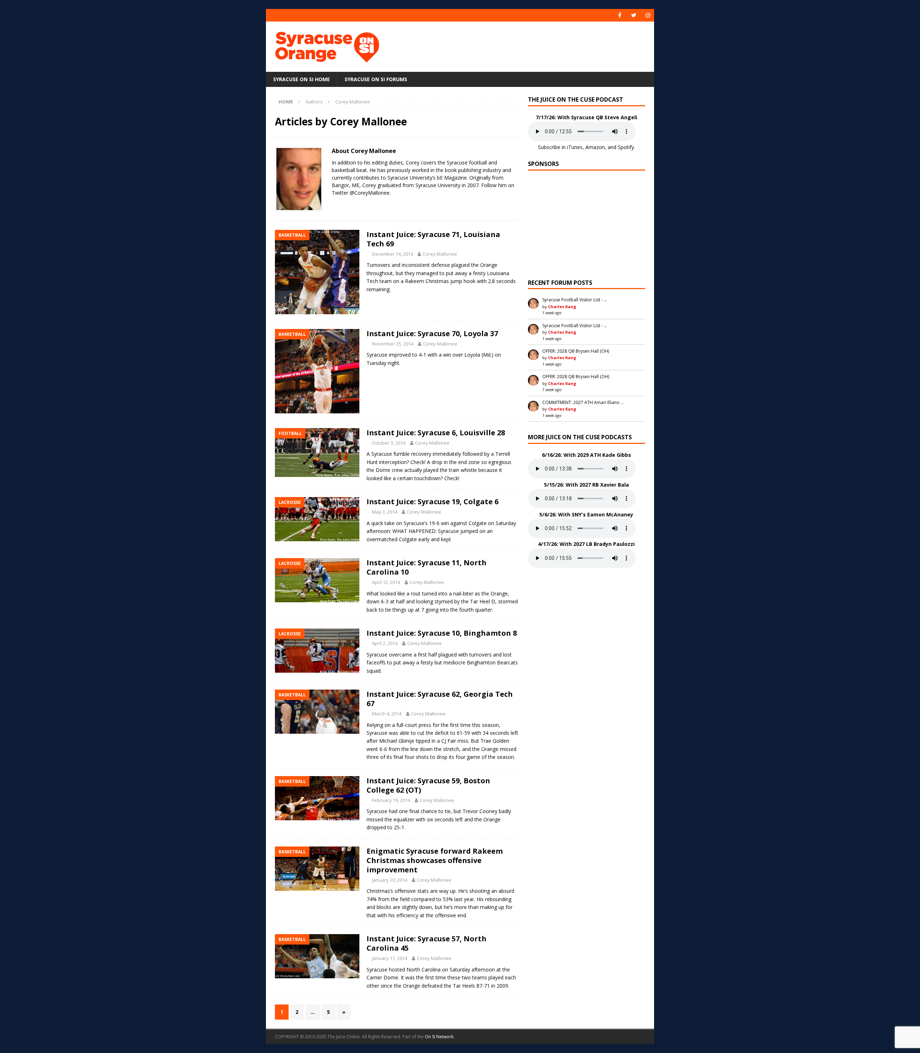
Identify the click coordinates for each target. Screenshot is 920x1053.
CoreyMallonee (372, 192)
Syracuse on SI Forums (376, 79)
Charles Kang (562, 306)
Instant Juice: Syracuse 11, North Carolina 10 (427, 567)
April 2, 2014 (384, 643)
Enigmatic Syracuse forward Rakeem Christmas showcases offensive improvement (435, 860)
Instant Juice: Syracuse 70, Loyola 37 (432, 333)
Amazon (595, 147)
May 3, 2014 (384, 512)
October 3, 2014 (388, 443)
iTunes (575, 147)
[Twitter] (633, 15)
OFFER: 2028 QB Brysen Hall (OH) (575, 351)
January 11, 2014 (389, 958)
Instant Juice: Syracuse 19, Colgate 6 (432, 501)
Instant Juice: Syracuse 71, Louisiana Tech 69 (433, 239)
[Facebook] (619, 15)
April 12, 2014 (386, 582)
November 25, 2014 (392, 343)
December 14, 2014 (392, 254)
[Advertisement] (529, 45)
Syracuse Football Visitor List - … (574, 300)
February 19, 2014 (391, 800)
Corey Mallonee (440, 254)
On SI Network (439, 1037)
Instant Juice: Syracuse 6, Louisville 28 (436, 432)
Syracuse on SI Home (301, 79)
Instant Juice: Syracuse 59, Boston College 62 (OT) (428, 785)
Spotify (626, 147)
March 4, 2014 (386, 713)
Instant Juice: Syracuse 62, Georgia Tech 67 (440, 698)
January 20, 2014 (389, 880)
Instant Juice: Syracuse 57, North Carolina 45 (427, 943)
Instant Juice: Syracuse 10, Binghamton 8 (442, 633)
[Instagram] (647, 15)
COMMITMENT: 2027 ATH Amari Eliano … (583, 402)
